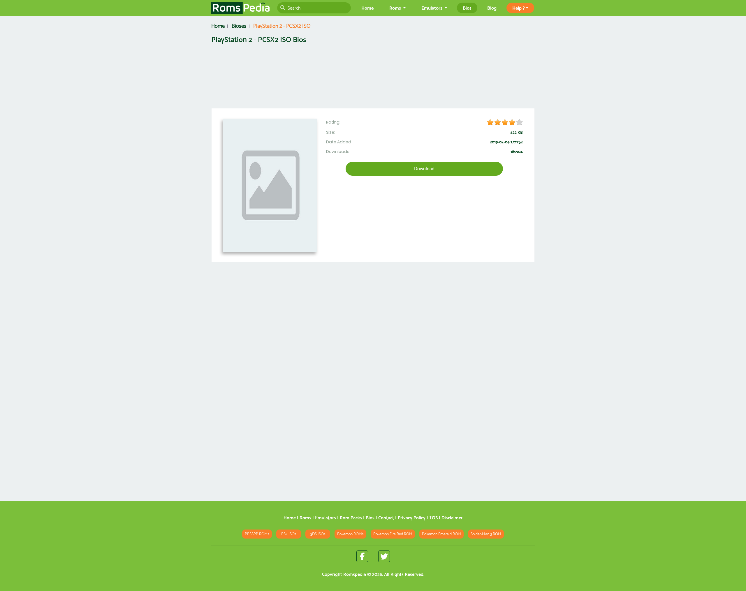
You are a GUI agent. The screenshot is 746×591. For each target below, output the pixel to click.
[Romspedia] (240, 8)
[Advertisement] (373, 86)
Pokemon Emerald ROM (441, 534)
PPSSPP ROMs (257, 534)
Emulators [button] (432, 8)
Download (424, 168)
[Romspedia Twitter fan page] (384, 556)
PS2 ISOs (288, 534)
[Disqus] (373, 422)
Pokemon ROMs (350, 534)
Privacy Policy (411, 517)
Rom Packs (351, 517)
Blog (492, 8)
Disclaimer (452, 517)
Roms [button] (395, 8)
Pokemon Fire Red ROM (392, 534)
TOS (433, 517)
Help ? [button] (518, 8)
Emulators (325, 517)
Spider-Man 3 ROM (486, 534)
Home (367, 8)
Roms (305, 517)
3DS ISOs (318, 534)
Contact (386, 517)
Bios (467, 8)
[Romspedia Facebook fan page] (362, 556)
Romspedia (354, 574)
